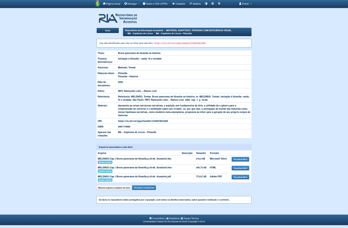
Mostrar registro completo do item (114, 187)
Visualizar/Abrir (240, 159)
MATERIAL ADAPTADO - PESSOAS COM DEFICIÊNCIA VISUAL (199, 30)
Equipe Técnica (191, 218)
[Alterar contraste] (206, 4)
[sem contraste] (212, 4)
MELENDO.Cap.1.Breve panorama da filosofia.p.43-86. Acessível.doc (134, 158)
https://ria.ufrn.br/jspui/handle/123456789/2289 (143, 121)
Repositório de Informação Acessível (144, 30)
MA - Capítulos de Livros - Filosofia (174, 33)
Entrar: (245, 3)
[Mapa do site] (219, 4)
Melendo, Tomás (127, 67)
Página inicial (112, 3)
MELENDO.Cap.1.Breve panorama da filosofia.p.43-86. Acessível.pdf (134, 176)
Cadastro (180, 3)
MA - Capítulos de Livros (140, 33)
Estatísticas (174, 218)
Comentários (158, 218)
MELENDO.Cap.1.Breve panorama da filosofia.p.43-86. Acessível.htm (135, 167)
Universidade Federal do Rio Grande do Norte (165, 221)
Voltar (107, 30)
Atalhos (196, 3)
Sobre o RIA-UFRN (156, 3)
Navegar (132, 3)
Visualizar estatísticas (144, 187)
